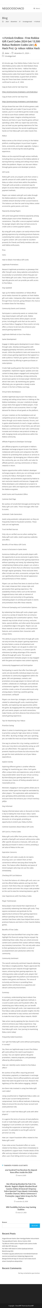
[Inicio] (3, 21)
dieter (7, 53)
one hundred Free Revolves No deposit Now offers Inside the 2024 (21, 1171)
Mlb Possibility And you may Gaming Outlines (21, 1208)
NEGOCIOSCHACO (13, 8)
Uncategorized (10, 56)
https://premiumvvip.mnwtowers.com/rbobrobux (19, 92)
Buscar (4, 1222)
